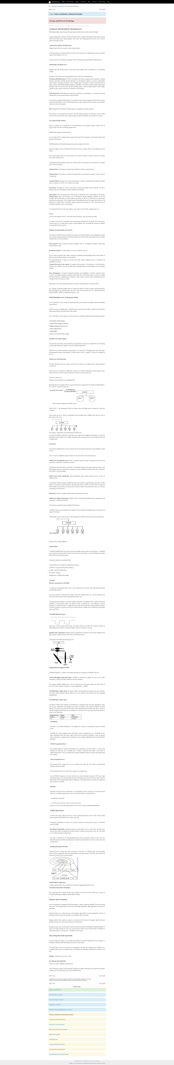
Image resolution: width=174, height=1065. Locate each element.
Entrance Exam (102, 1)
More (108, 1)
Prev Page (52, 9)
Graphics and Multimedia (58, 6)
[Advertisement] (117, 26)
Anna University (70, 1)
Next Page (101, 9)
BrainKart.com (56, 2)
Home (49, 6)
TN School (94, 1)
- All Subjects (56, 994)
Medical (77, 1)
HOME (63, 1)
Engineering (83, 1)
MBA (89, 1)
